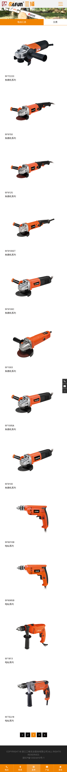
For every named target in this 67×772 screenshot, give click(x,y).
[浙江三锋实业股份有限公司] (19, 4)
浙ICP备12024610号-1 (33, 758)
